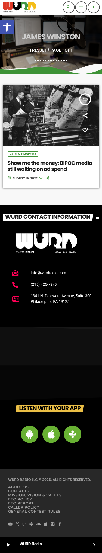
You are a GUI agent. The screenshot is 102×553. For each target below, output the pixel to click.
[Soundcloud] (38, 524)
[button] (7, 27)
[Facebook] (60, 524)
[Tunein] (31, 524)
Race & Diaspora (23, 154)
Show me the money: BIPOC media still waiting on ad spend (50, 166)
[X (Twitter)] (17, 524)
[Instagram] (53, 524)
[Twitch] (24, 524)
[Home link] (19, 7)
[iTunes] (46, 524)
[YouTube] (10, 524)
